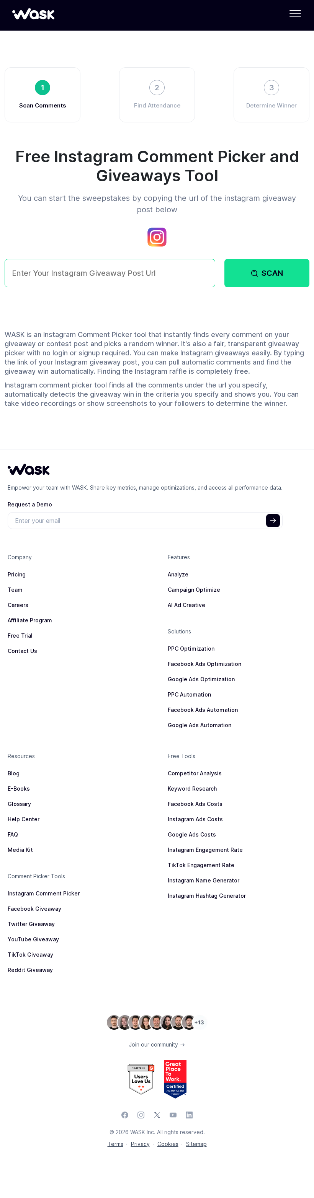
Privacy (140, 1144)
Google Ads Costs (192, 834)
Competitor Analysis (195, 773)
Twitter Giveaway (31, 924)
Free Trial (20, 635)
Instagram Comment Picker (44, 893)
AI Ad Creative (186, 605)
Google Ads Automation (199, 725)
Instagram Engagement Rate (205, 849)
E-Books (19, 788)
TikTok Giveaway (30, 954)
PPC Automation (189, 694)
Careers (18, 605)
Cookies (167, 1144)
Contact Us (22, 651)
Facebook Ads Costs (195, 804)
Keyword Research (192, 788)
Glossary (19, 804)
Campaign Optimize (194, 589)
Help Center (23, 819)
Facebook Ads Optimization (204, 664)
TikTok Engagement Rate (201, 865)
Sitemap (196, 1144)
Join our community (154, 1044)
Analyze (178, 574)
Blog (14, 773)
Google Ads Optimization (201, 679)
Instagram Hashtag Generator (207, 895)
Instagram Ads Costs (195, 819)
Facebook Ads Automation (203, 709)
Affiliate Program (30, 620)
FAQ (13, 834)
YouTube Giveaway (33, 939)
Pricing (17, 574)
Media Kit (20, 849)
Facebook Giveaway (34, 908)
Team (15, 589)
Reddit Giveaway (30, 970)
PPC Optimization (191, 648)
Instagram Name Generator (203, 880)
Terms (115, 1144)
